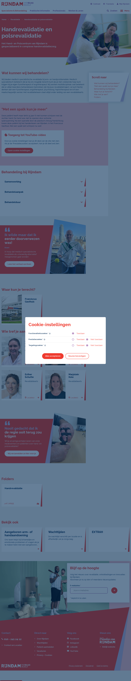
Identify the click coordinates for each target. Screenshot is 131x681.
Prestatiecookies (36, 339)
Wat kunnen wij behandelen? (107, 83)
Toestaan (80, 333)
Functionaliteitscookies (38, 333)
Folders (97, 97)
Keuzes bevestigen (77, 356)
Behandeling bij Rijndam (104, 89)
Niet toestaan (97, 339)
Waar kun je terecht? (103, 92)
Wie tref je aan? (101, 94)
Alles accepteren (52, 356)
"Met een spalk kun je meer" (106, 86)
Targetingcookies (36, 345)
